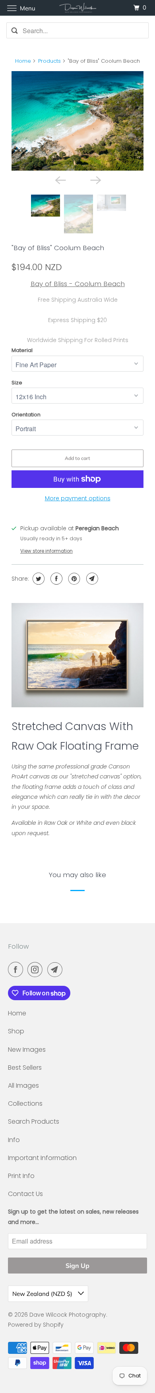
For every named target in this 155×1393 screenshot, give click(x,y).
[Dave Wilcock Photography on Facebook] (17, 969)
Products (49, 61)
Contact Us (25, 1193)
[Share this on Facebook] (55, 579)
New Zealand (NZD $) (43, 1293)
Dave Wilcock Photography (67, 1315)
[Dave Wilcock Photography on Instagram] (36, 969)
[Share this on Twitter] (38, 579)
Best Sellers (25, 1067)
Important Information (42, 1157)
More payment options (77, 498)
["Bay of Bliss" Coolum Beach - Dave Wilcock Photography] (77, 121)
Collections (25, 1103)
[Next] (95, 179)
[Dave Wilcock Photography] (77, 8)
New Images (27, 1049)
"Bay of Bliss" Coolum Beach (58, 248)
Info (14, 1139)
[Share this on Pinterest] (73, 579)
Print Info (21, 1175)
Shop (16, 1031)
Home (23, 61)
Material (22, 350)
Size (17, 382)
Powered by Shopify (36, 1325)
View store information (46, 551)
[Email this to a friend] (91, 579)
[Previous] (60, 179)
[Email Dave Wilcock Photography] (56, 969)
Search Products (33, 1121)
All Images (23, 1085)
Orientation (26, 414)
